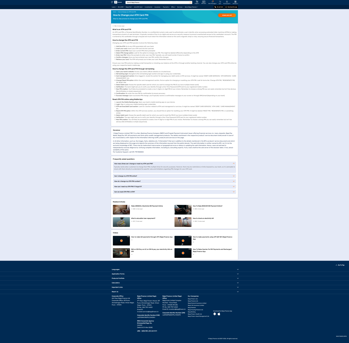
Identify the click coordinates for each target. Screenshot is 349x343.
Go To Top (341, 265)
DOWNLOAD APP (227, 15)
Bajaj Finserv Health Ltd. (195, 314)
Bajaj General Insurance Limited (197, 303)
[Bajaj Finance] (118, 2)
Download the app (232, 7)
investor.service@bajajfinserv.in (148, 311)
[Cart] (220, 2)
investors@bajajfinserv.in (177, 309)
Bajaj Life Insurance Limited (196, 305)
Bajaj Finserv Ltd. (193, 299)
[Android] (214, 314)
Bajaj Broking (191, 312)
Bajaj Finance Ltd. (193, 301)
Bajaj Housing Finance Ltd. (195, 309)
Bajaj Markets (192, 307)
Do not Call (220, 7)
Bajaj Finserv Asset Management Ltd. (198, 316)
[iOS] (218, 314)
